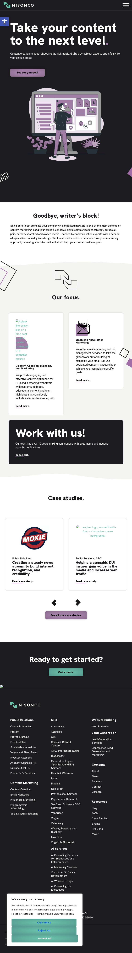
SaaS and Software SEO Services (65, 806)
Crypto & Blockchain (63, 842)
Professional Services (64, 794)
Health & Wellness (62, 773)
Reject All (44, 930)
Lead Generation (104, 733)
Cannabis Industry (20, 726)
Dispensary (57, 756)
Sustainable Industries (23, 747)
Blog (94, 808)
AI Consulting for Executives (61, 887)
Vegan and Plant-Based (24, 752)
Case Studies (100, 818)
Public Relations (22, 720)
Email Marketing (20, 794)
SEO (54, 720)
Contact (96, 786)
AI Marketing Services (64, 867)
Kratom (14, 731)
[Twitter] (109, 913)
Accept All (45, 938)
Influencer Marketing (22, 800)
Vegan (55, 818)
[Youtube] (115, 913)
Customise (44, 922)
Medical (55, 783)
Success (97, 781)
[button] (4, 21)
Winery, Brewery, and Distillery (63, 830)
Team (95, 776)
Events (96, 823)
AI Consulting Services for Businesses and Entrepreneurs (64, 858)
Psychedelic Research (64, 799)
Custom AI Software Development (63, 874)
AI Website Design (62, 881)
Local (54, 778)
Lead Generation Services (102, 741)
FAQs (95, 813)
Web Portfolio (100, 726)
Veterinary (57, 823)
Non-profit (57, 789)
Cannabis (56, 731)
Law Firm (56, 837)
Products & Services (22, 773)
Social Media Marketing (24, 813)
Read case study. (22, 581)
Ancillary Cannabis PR (23, 763)
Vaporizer (57, 813)
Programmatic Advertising (18, 806)
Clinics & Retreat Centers (61, 743)
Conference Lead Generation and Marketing (102, 751)
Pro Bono (97, 829)
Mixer (95, 834)
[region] (44, 920)
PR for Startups (19, 737)
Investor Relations (21, 757)
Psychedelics (18, 742)
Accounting (57, 726)
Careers (97, 792)
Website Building (104, 720)
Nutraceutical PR (20, 768)
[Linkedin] (99, 913)
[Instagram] (120, 913)
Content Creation (20, 789)
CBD (54, 737)
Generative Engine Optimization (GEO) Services (62, 764)
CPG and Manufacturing (65, 750)
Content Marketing (24, 783)
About (95, 771)
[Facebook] (104, 913)
